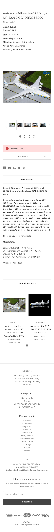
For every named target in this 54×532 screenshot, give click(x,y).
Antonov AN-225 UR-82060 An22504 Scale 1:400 (40, 329)
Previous (5, 125)
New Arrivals (27, 398)
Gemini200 (27, 429)
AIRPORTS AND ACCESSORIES (27, 404)
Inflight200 (27, 426)
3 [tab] (29, 136)
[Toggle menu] (4, 4)
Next (49, 125)
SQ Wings (27, 444)
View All (27, 450)
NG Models (27, 423)
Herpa (27, 447)
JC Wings (27, 420)
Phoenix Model (27, 438)
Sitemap (27, 384)
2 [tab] (25, 136)
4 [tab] (34, 136)
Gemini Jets (27, 432)
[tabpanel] (12, 125)
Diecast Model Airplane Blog (27, 381)
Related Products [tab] (27, 283)
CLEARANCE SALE (27, 407)
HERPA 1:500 (27, 441)
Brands (27, 401)
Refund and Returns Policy (27, 378)
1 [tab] (20, 136)
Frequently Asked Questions (27, 375)
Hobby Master (27, 435)
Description (27, 179)
